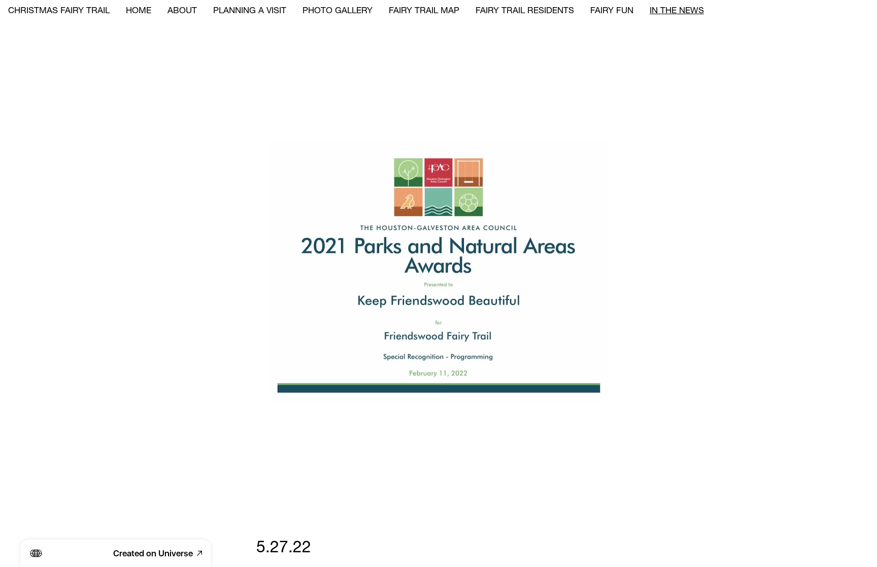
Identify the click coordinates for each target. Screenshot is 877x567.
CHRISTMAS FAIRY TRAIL (59, 11)
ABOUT (182, 11)
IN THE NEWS (677, 11)
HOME (138, 11)
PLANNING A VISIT (249, 11)
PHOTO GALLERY (337, 11)
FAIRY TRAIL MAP (424, 11)
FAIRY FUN (611, 11)
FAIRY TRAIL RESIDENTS (525, 11)
